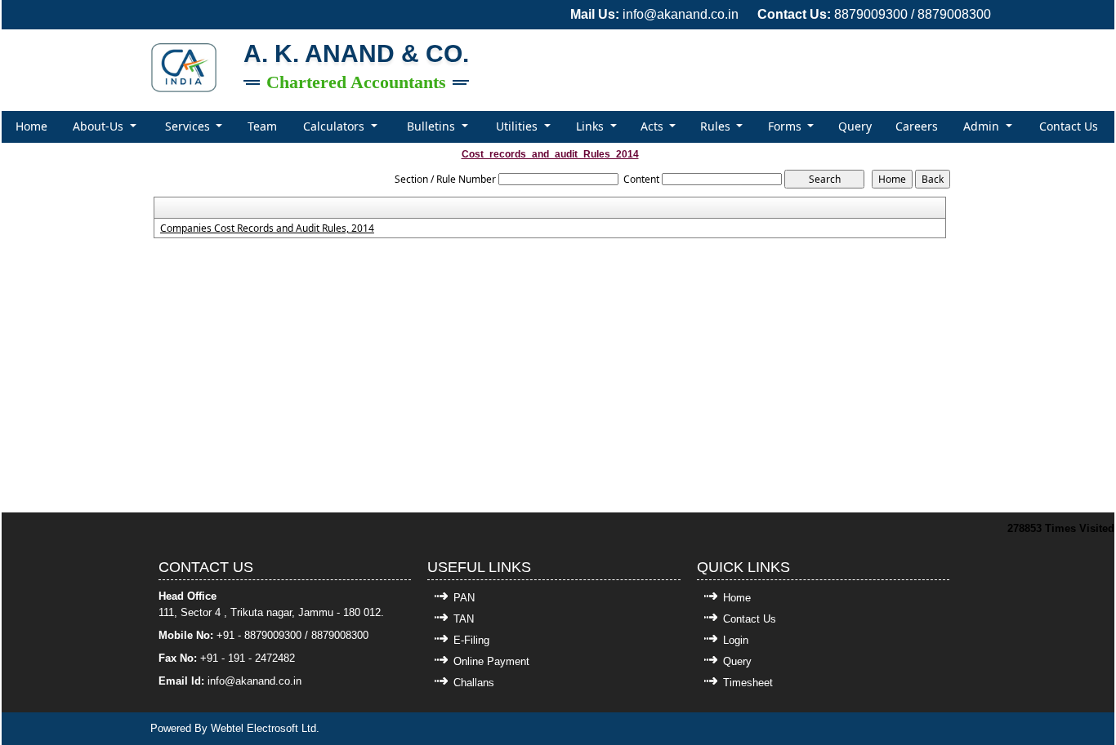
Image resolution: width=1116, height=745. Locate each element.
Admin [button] (982, 126)
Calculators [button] (335, 126)
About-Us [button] (100, 126)
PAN (464, 598)
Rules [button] (717, 126)
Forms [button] (786, 126)
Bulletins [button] (432, 126)
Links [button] (591, 126)
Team (262, 126)
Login (735, 640)
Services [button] (189, 126)
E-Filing (471, 640)
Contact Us (1068, 126)
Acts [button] (654, 126)
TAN (463, 619)
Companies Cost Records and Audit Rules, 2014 (267, 228)
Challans (473, 682)
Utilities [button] (518, 126)
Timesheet (748, 682)
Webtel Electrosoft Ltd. (265, 728)
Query (855, 126)
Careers (916, 126)
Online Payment (491, 661)
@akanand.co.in (263, 681)
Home (31, 126)
